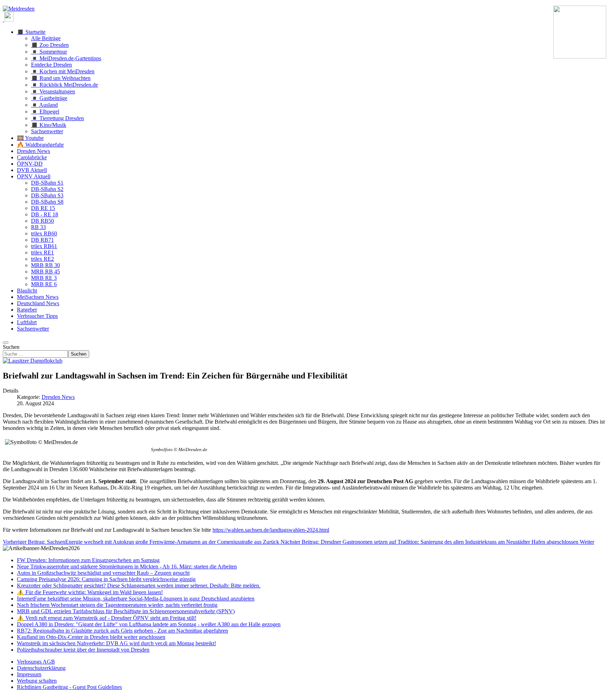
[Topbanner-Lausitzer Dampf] (32, 361)
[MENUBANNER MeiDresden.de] (19, 9)
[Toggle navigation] (5, 342)
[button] (31, 32)
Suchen (11, 347)
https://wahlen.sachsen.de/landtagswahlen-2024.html (271, 530)
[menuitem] (36, 662)
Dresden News (58, 397)
